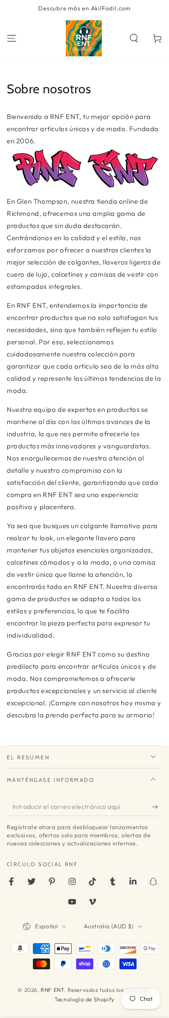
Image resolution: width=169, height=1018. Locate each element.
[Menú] (11, 38)
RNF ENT (52, 989)
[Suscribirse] (157, 807)
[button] (134, 38)
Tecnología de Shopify (84, 999)
